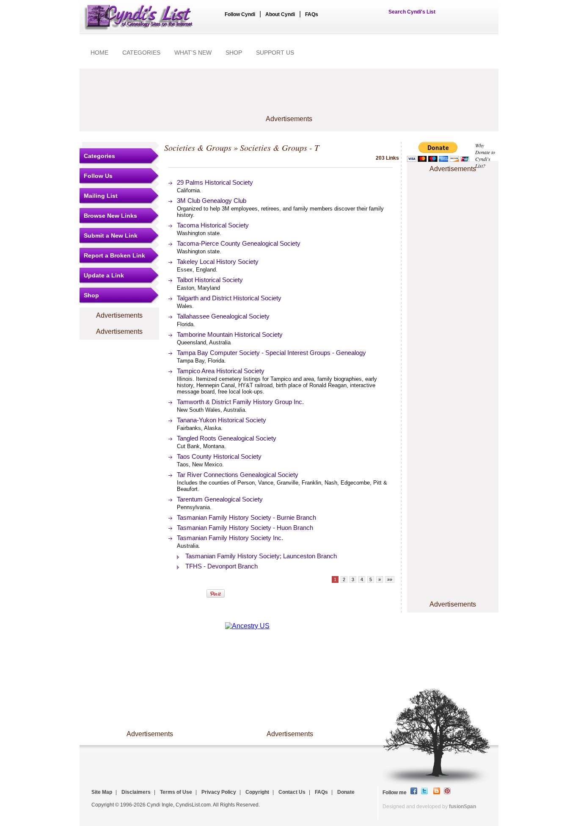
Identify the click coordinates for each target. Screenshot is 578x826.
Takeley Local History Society (218, 261)
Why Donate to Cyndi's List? (485, 155)
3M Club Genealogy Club (211, 200)
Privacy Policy (218, 792)
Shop (91, 295)
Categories (99, 155)
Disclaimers (136, 792)
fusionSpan (462, 806)
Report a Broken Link (114, 255)
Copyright (257, 792)
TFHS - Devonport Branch (221, 566)
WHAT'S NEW (193, 52)
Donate (346, 792)
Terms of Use (176, 792)
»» (389, 579)
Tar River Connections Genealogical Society (237, 474)
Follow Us (98, 175)
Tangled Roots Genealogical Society (226, 438)
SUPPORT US (275, 52)
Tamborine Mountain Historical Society (230, 334)
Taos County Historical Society (219, 456)
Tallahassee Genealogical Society (223, 316)
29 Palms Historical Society (215, 182)
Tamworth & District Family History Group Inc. (240, 401)
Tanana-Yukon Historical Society (221, 420)
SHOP (234, 52)
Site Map (101, 792)
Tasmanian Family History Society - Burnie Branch (246, 517)
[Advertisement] (289, 96)
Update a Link (104, 275)
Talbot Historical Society (210, 279)
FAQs (311, 14)
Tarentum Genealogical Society (220, 499)
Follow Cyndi (240, 14)
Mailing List (101, 195)
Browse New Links (110, 215)
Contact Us (292, 792)
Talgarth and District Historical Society (229, 298)
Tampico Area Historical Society (220, 370)
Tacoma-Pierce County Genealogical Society (238, 243)
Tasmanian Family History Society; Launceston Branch (261, 556)
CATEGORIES (141, 52)
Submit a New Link (111, 235)
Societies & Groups (197, 147)
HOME (99, 52)
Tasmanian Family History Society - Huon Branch (245, 527)
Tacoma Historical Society (213, 225)
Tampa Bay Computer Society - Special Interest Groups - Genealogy (271, 352)
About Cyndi (280, 14)
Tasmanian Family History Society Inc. (230, 537)
